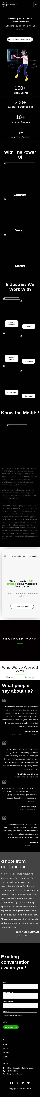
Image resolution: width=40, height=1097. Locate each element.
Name (5, 982)
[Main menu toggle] (35, 4)
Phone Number (8, 1002)
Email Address (8, 992)
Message (6, 1011)
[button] (3, 677)
